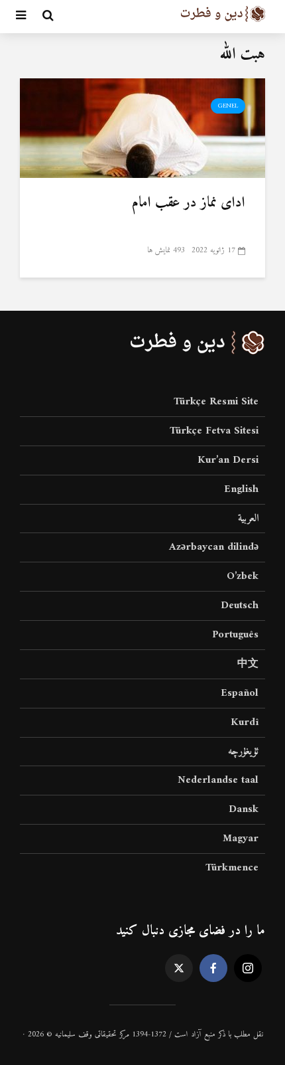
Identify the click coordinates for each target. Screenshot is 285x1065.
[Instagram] (248, 968)
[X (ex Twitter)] (179, 968)
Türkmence (231, 868)
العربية (248, 518)
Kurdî (244, 722)
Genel (228, 106)
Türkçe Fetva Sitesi (214, 431)
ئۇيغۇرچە (243, 751)
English (241, 489)
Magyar (240, 838)
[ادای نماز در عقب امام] (142, 127)
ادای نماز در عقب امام (188, 203)
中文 (247, 664)
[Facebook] (213, 968)
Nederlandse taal (218, 780)
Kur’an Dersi (228, 460)
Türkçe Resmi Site (216, 402)
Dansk (243, 809)
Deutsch (239, 605)
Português (235, 634)
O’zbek (242, 576)
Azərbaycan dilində (213, 547)
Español (239, 693)
